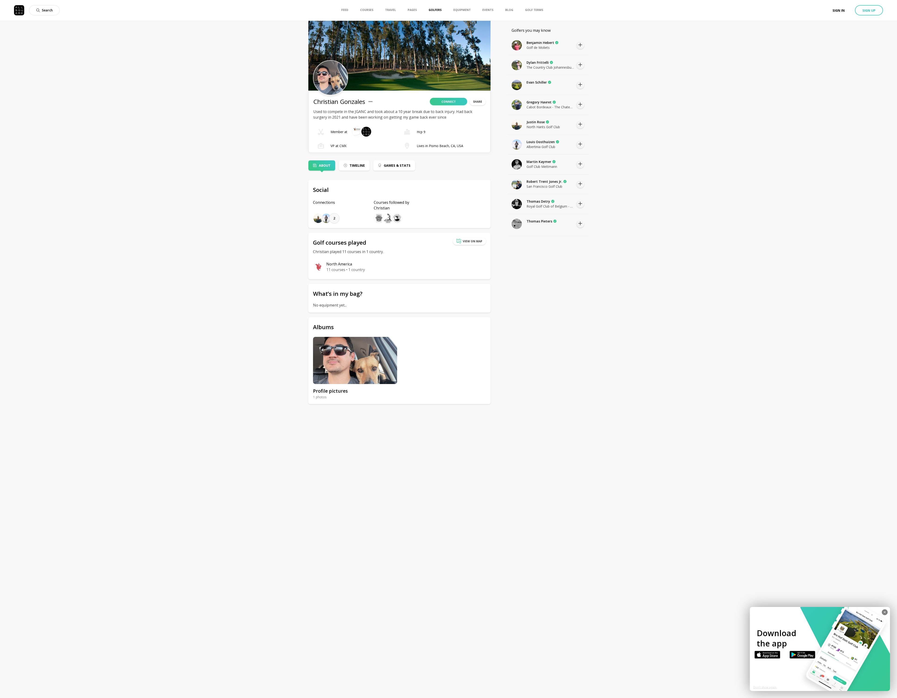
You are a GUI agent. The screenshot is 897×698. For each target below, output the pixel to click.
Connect (448, 102)
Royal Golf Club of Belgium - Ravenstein (550, 206)
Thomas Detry (538, 201)
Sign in (839, 10)
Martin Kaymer (539, 161)
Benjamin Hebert (540, 42)
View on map (472, 241)
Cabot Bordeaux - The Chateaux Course (550, 107)
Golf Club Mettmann (542, 166)
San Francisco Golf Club (544, 186)
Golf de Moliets (538, 47)
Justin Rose (536, 122)
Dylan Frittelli (538, 62)
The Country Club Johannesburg (550, 67)
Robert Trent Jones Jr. (544, 181)
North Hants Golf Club (543, 127)
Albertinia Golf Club (541, 147)
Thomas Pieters (539, 221)
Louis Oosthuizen (541, 142)
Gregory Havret (539, 102)
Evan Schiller (537, 82)
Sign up (869, 10)
